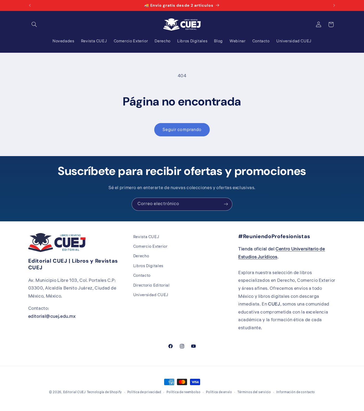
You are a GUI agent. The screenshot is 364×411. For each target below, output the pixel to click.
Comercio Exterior (150, 246)
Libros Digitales (148, 266)
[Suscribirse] (226, 204)
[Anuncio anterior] (30, 5)
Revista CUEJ (146, 237)
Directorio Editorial (151, 285)
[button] (34, 24)
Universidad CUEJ (150, 295)
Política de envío (219, 392)
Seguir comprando (182, 130)
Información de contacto (295, 392)
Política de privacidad (144, 392)
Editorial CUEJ (74, 392)
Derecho (141, 256)
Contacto (142, 276)
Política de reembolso (183, 392)
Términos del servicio (254, 392)
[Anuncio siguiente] (334, 5)
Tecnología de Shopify (104, 392)
